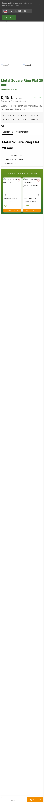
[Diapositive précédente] (5, 194)
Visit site (9, 17)
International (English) (17, 11)
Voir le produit (12, 210)
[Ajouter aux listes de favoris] (2, 126)
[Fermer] (39, 4)
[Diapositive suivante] (38, 194)
